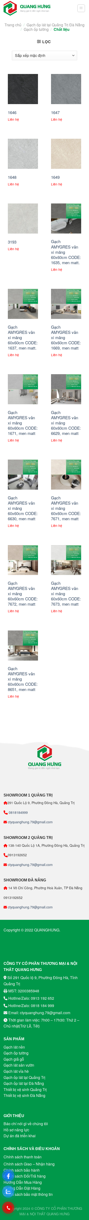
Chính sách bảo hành (22, 1170)
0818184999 (18, 812)
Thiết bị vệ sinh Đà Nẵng (24, 1095)
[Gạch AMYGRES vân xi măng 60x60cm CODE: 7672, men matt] (23, 560)
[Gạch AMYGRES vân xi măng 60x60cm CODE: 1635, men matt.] (66, 218)
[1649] (66, 154)
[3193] (23, 218)
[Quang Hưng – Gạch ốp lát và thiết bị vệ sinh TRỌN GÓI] (27, 8)
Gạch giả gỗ (14, 1059)
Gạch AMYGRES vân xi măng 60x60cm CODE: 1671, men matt (23, 423)
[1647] (66, 89)
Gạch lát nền (14, 1047)
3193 (12, 241)
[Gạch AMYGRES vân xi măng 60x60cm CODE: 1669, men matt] (66, 304)
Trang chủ (13, 25)
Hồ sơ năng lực (16, 1130)
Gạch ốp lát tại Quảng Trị (24, 1077)
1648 (12, 177)
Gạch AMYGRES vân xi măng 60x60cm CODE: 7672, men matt (23, 593)
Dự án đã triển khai (20, 1135)
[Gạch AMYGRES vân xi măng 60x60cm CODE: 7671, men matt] (66, 475)
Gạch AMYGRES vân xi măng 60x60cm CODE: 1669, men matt (66, 337)
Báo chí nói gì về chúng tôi (26, 1123)
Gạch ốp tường (36, 29)
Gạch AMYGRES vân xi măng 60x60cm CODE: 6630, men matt (23, 508)
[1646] (23, 89)
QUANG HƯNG (58, 1213)
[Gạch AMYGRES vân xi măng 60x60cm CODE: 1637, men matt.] (23, 304)
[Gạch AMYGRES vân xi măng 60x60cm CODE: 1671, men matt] (23, 389)
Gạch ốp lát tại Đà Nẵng (24, 1083)
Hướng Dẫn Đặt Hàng (22, 1188)
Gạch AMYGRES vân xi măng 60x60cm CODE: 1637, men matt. (23, 337)
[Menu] (81, 8)
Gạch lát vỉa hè (16, 1071)
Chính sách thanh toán (23, 1157)
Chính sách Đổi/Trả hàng (25, 1176)
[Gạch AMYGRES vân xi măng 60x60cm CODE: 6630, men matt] (23, 475)
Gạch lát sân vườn (19, 1065)
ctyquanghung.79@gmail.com (30, 821)
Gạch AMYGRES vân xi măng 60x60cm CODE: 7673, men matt (66, 593)
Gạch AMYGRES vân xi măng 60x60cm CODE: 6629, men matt (66, 423)
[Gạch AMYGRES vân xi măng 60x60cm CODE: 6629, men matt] (66, 389)
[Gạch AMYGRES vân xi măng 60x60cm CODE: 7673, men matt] (66, 560)
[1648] (23, 154)
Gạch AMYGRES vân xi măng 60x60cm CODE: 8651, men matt (23, 679)
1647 (55, 112)
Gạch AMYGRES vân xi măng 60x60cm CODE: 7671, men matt (66, 508)
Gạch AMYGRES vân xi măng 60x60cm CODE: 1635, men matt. (66, 252)
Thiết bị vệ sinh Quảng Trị (25, 1089)
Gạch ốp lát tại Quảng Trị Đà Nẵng (55, 25)
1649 (55, 177)
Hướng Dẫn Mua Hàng (23, 1182)
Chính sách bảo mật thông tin (28, 1194)
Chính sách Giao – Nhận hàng (29, 1164)
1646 (12, 112)
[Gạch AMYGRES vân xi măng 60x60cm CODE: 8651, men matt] (23, 646)
